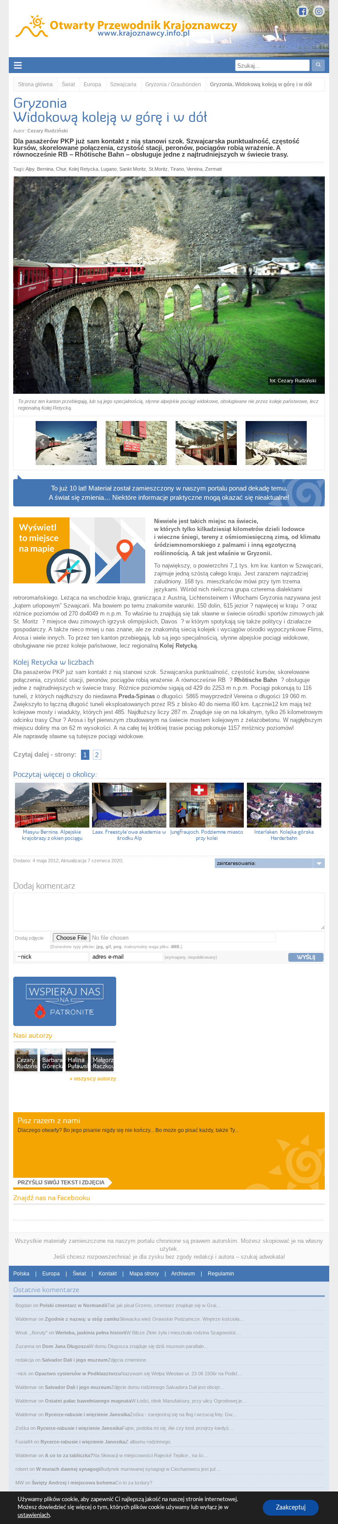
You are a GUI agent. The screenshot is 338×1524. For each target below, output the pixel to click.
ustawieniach (34, 1515)
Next (295, 442)
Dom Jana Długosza (65, 1346)
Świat (68, 84)
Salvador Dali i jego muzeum (75, 1360)
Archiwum (183, 1274)
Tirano (177, 169)
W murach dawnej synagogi (68, 1469)
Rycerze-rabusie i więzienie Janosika (87, 1414)
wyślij (306, 956)
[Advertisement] (182, 1052)
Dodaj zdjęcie (29, 938)
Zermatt (213, 169)
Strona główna (35, 84)
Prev (43, 442)
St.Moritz (158, 169)
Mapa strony (144, 1274)
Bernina (45, 169)
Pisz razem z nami (49, 1120)
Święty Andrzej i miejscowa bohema (73, 1482)
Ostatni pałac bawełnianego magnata (88, 1400)
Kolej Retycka (83, 169)
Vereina (194, 169)
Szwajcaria (123, 84)
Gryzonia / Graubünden (173, 84)
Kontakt (108, 1274)
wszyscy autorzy (95, 1079)
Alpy (30, 169)
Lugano (109, 169)
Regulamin (221, 1274)
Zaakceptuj (290, 1508)
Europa (92, 84)
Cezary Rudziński (47, 130)
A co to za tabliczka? (69, 1455)
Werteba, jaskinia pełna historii (90, 1332)
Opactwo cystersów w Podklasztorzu (78, 1373)
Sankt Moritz (132, 169)
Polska (21, 1274)
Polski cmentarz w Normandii (73, 1305)
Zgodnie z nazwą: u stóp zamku (82, 1319)
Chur (61, 169)
